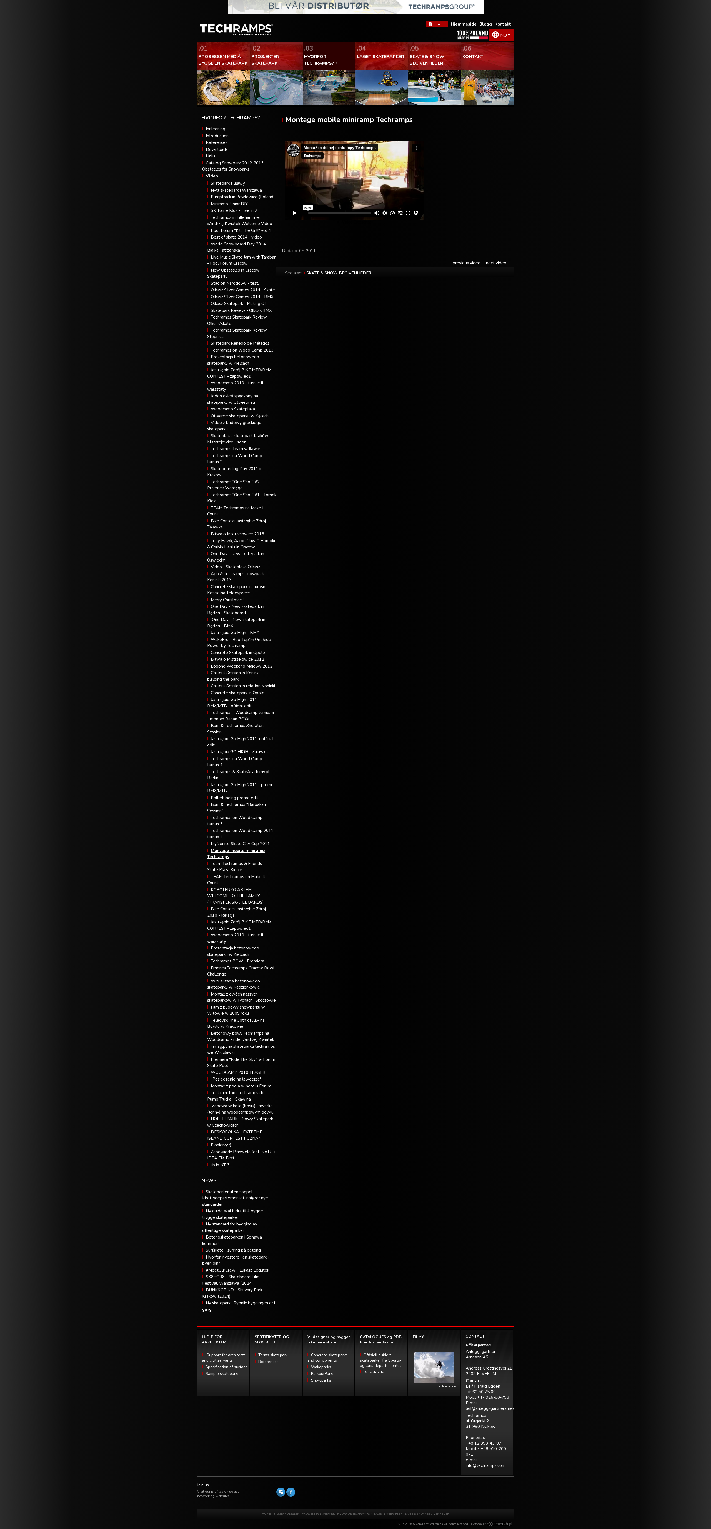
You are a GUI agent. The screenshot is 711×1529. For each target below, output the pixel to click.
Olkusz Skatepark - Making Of (238, 303)
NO (503, 35)
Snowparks (321, 1380)
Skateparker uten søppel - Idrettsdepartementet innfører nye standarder (235, 1198)
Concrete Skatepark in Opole (238, 652)
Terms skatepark (273, 1355)
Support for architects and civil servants (224, 1357)
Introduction (217, 136)
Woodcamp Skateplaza (233, 409)
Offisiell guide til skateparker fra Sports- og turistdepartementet (381, 1360)
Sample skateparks (222, 1373)
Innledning (215, 129)
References (216, 142)
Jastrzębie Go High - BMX (235, 632)
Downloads (217, 149)
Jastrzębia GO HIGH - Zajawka (239, 752)
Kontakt (503, 24)
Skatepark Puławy (228, 183)
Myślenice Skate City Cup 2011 (240, 843)
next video (496, 263)
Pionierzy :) (221, 1145)
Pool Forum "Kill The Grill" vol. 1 (241, 230)
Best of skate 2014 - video (236, 237)
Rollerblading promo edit (234, 798)
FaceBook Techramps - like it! (437, 24)
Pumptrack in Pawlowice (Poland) (243, 197)
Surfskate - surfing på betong (233, 1250)
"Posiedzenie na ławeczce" (236, 1079)
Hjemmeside (464, 24)
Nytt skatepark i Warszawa (236, 190)
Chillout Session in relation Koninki (243, 686)
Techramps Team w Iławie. (236, 449)
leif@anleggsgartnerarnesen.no (495, 1408)
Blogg (485, 24)
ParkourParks (322, 1373)
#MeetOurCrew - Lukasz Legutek (237, 1270)
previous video (466, 263)
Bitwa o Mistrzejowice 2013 (237, 534)
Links (210, 156)
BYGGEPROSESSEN (286, 1514)
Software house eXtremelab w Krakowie (499, 1524)
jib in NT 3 (220, 1165)
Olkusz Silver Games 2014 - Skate (243, 290)
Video (212, 176)
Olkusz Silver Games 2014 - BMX (242, 297)
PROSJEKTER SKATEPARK (319, 1514)
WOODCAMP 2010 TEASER (238, 1072)
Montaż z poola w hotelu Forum (241, 1086)
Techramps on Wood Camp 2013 (242, 350)
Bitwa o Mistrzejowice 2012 (237, 659)
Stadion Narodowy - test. (235, 283)
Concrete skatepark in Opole (237, 693)
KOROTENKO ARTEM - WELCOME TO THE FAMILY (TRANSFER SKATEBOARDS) (235, 896)
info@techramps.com (485, 1465)
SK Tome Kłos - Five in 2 (234, 210)
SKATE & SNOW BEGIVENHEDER (338, 273)
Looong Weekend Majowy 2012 (241, 666)
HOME (266, 1514)
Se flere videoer (447, 1386)
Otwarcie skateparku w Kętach (240, 416)
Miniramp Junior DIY (229, 204)
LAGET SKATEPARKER (388, 1514)
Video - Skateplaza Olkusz (235, 567)
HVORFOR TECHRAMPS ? (354, 1514)
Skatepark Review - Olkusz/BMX (241, 310)
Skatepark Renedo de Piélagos (240, 343)
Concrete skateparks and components (327, 1357)
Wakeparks (321, 1367)
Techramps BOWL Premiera (237, 961)
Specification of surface (226, 1367)
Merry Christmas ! (227, 600)
